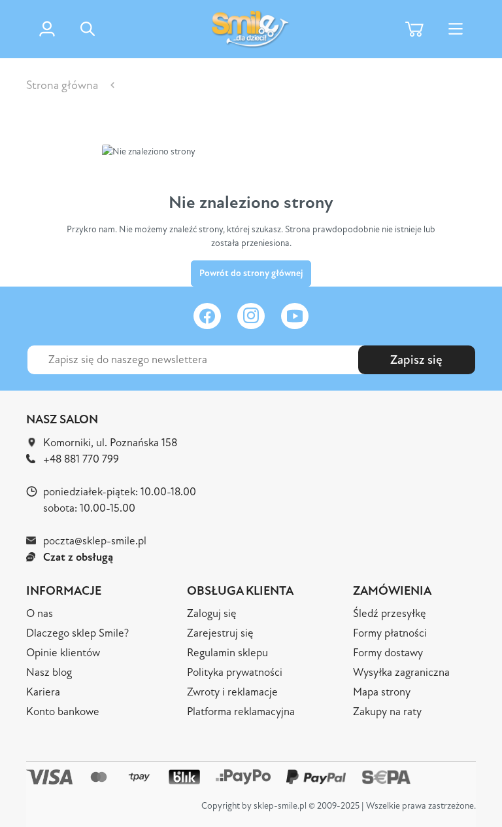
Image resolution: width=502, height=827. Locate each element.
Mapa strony (381, 692)
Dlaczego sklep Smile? (77, 633)
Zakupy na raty (387, 711)
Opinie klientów (63, 653)
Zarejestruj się (220, 633)
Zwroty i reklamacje (232, 692)
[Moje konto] (47, 29)
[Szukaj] (127, 36)
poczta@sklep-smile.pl (94, 541)
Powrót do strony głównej (251, 273)
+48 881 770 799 (81, 459)
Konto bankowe (62, 711)
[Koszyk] (414, 29)
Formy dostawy (388, 653)
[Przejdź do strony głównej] (250, 29)
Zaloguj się (212, 613)
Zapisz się (416, 360)
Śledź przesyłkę (389, 613)
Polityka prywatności (234, 672)
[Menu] (455, 29)
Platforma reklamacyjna (241, 711)
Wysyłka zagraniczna (401, 672)
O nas (39, 613)
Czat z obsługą (78, 557)
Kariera (43, 692)
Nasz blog (49, 672)
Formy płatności (390, 633)
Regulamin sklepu (227, 653)
